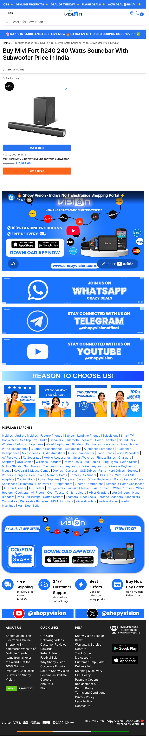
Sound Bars (19, 155)
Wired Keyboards (94, 466)
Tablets (70, 435)
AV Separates (32, 457)
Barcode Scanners (110, 497)
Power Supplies (48, 479)
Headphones (130, 444)
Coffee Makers (53, 497)
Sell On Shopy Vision (54, 671)
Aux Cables (92, 462)
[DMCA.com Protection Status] (21, 688)
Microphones (31, 453)
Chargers (124, 457)
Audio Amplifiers (53, 453)
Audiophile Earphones (99, 449)
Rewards (46, 649)
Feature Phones (51, 435)
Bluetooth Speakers (79, 440)
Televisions (110, 435)
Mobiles (7, 435)
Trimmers (26, 484)
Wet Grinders (121, 492)
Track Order (83, 653)
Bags (117, 479)
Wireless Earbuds (14, 444)
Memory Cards (57, 475)
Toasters (72, 497)
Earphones (36, 444)
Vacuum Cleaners (80, 488)
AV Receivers (11, 457)
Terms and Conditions (90, 692)
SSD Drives (88, 470)
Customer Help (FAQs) (90, 662)
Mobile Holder (108, 501)
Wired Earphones (57, 444)
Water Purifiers (123, 488)
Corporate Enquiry (53, 666)
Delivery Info (84, 666)
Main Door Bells (29, 505)
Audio (6, 155)
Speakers (56, 440)
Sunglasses (32, 466)
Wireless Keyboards (122, 466)
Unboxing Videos (52, 640)
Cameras (71, 470)
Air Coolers (36, 488)
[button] (138, 13)
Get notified (37, 170)
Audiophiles (73, 449)
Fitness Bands (106, 457)
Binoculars (132, 497)
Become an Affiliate (53, 675)
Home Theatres (105, 440)
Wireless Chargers (48, 462)
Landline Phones (88, 435)
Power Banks (73, 462)
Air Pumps (33, 497)
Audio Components (81, 453)
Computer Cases (73, 479)
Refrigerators (56, 488)
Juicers (81, 492)
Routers (7, 475)
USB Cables (25, 462)
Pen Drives (36, 475)
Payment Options (87, 679)
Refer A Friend (50, 653)
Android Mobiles (26, 435)
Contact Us (82, 706)
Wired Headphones (15, 449)
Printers (75, 475)
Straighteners (63, 484)
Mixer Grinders (99, 492)
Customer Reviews (53, 644)
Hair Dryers (43, 484)
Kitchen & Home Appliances (125, 484)
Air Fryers (38, 492)
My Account (83, 657)
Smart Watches (83, 457)
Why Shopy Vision (52, 662)
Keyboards (72, 466)
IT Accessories (52, 466)
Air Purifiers (102, 488)
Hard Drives (116, 470)
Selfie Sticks (128, 462)
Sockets (132, 470)
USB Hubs (106, 475)
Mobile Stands (12, 466)
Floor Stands (105, 453)
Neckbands (111, 444)
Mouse (6, 470)
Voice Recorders (128, 453)
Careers (45, 679)
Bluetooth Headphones (46, 449)
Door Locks (88, 497)
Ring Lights (110, 462)
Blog (43, 688)
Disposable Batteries (34, 501)
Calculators (9, 501)
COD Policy (83, 675)
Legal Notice (83, 701)
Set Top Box (28, 440)
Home (6, 42)
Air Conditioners (15, 488)
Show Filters (16, 69)
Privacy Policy (84, 697)
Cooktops (22, 492)
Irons (20, 497)
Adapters (8, 462)
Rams (102, 470)
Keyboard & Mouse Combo (32, 470)
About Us (46, 684)
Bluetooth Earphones (86, 444)
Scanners (89, 475)
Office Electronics (99, 479)
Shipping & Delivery (88, 671)
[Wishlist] (65, 89)
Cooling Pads (26, 479)
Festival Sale (49, 657)
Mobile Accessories (57, 457)
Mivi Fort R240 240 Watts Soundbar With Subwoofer (36, 158)
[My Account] (132, 13)
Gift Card (46, 636)
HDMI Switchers (62, 501)
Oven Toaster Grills (60, 492)
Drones (58, 470)
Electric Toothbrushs (89, 484)
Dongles (21, 475)
